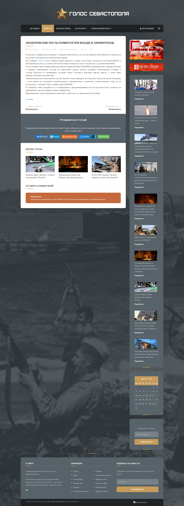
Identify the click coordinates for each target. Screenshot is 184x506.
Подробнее (139, 99)
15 (153, 395)
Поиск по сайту (101, 483)
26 (143, 404)
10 (136, 395)
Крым (54, 49)
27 (147, 404)
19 (143, 400)
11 (140, 395)
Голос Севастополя (58, 502)
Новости (48, 28)
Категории (80, 28)
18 (140, 400)
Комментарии (101, 487)
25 (140, 404)
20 (147, 400)
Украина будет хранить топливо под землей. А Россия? (40, 176)
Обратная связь (102, 491)
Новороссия (77, 483)
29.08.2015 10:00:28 (33, 49)
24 (136, 404)
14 (150, 395)
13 (147, 395)
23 (157, 400)
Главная (35, 28)
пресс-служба (44, 60)
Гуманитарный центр (101, 28)
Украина (76, 487)
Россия (75, 471)
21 (150, 400)
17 (136, 400)
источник (29, 99)
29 (153, 404)
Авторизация (147, 28)
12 (143, 395)
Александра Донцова (69, 49)
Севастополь (78, 479)
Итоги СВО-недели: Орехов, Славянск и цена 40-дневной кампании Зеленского (105, 177)
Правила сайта (101, 479)
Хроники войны (63, 28)
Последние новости (103, 475)
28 (150, 404)
